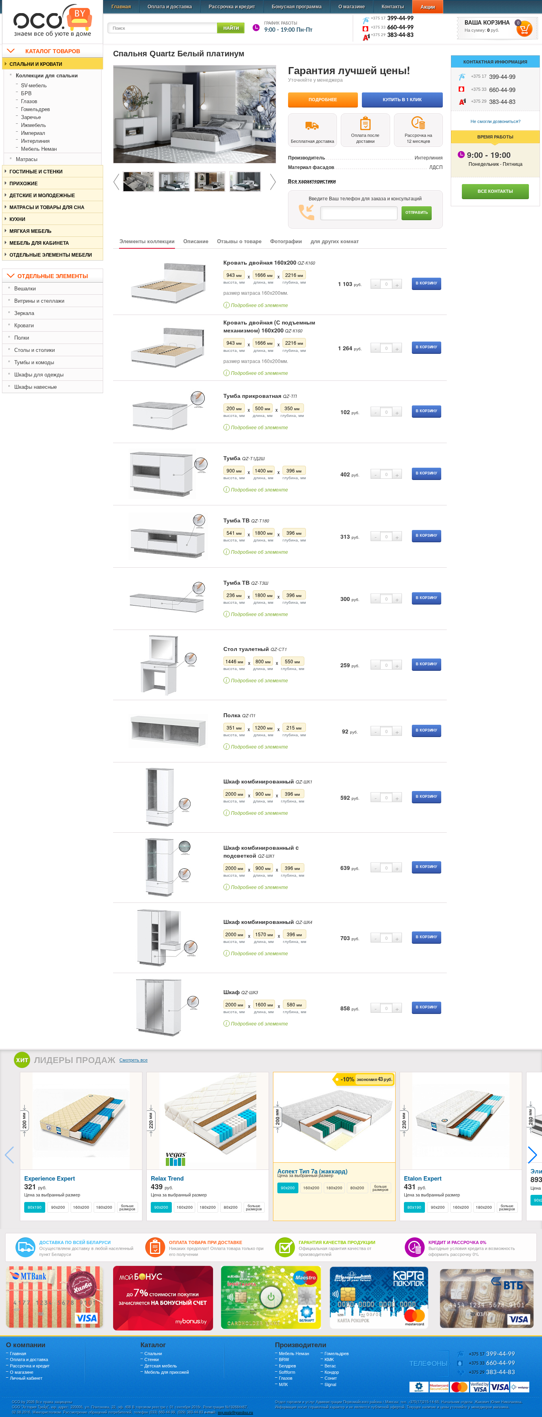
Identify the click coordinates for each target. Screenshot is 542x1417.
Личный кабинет (26, 1378)
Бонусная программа (297, 6)
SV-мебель (34, 85)
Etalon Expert (423, 1178)
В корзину (426, 283)
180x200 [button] (104, 1207)
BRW (284, 1359)
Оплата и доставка (170, 6)
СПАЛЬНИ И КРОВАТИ (36, 63)
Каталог (153, 1344)
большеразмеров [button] (127, 1207)
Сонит (331, 1378)
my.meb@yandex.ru (235, 1412)
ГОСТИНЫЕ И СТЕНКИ (36, 171)
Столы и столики (34, 349)
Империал (33, 132)
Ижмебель (33, 125)
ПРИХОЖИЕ (24, 183)
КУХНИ (17, 219)
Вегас (330, 1365)
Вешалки (25, 288)
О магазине (351, 6)
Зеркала (24, 313)
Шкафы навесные (35, 386)
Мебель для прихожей (166, 1372)
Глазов (29, 101)
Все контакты (495, 191)
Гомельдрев (35, 109)
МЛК (283, 1384)
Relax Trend (167, 1178)
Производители (300, 1344)
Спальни (153, 1353)
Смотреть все (133, 1059)
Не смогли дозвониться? (496, 121)
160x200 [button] (81, 1207)
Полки (21, 337)
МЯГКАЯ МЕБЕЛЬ (31, 230)
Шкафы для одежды (38, 374)
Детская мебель (160, 1365)
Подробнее (323, 99)
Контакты (393, 6)
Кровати (24, 325)
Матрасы (26, 159)
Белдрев (287, 1365)
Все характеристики (312, 181)
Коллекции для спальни (47, 75)
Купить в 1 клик (402, 99)
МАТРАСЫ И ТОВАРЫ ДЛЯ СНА (47, 207)
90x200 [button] (58, 1207)
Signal (330, 1384)
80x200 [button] (231, 1207)
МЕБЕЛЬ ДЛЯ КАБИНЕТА (39, 242)
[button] (532, 1155)
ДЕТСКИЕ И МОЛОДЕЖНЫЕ (42, 195)
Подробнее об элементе (257, 304)
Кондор (332, 1372)
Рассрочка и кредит (232, 6)
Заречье (31, 117)
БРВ (26, 93)
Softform (287, 1372)
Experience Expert (49, 1178)
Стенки (151, 1359)
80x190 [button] (35, 1207)
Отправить (417, 212)
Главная (121, 6)
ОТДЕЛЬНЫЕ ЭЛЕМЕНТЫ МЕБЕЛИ (51, 254)
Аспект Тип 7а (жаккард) (312, 1171)
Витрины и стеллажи (39, 300)
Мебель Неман (39, 148)
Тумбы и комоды (34, 362)
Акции (428, 6)
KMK (329, 1359)
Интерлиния (35, 140)
